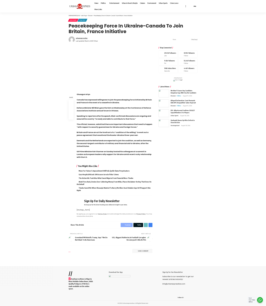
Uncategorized (175, 125)
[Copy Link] (184, 39)
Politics (82, 20)
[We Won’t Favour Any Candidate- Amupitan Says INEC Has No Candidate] (164, 93)
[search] (191, 6)
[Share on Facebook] (178, 39)
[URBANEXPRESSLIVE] (80, 6)
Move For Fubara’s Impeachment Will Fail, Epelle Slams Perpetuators (104, 171)
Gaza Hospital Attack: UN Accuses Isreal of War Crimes (99, 174)
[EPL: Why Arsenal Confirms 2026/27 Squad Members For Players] (164, 113)
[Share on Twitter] (181, 39)
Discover (73, 20)
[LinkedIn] (196, 297)
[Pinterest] (168, 61)
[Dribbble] (187, 69)
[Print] (187, 39)
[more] (185, 6)
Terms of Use (102, 214)
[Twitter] (187, 54)
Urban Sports (174, 115)
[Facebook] (168, 54)
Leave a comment (143, 251)
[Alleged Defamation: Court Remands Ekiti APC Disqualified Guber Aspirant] (164, 103)
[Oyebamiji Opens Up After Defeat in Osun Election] (164, 123)
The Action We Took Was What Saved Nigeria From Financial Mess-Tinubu (106, 178)
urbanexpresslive (81, 38)
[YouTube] (191, 297)
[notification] (188, 6)
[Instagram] (187, 61)
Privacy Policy (141, 214)
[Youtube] (168, 69)
